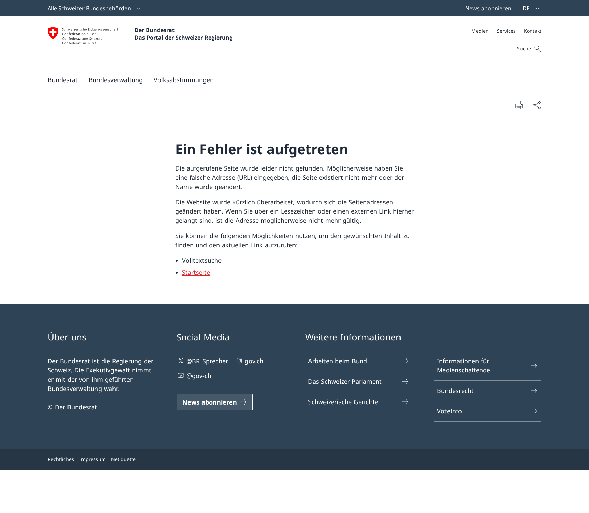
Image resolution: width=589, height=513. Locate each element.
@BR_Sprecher (207, 361)
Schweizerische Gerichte (343, 402)
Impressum (92, 459)
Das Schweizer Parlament (345, 381)
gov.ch (254, 361)
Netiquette (123, 459)
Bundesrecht (455, 390)
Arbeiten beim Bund (337, 361)
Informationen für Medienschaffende (463, 365)
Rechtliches (61, 459)
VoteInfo (449, 411)
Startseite (196, 272)
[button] (62, 80)
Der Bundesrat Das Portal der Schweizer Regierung (184, 33)
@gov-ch (198, 375)
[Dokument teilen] (536, 105)
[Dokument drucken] (519, 105)
